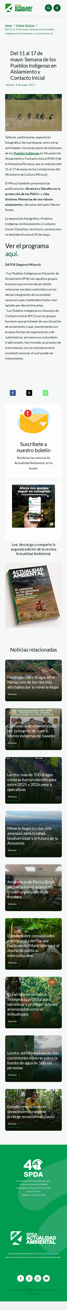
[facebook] (20, 1278)
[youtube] (46, 1278)
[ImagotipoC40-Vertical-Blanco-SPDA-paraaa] (33, 1160)
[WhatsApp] (45, 393)
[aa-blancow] (33, 1232)
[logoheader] (18, 5)
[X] (29, 393)
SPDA (30, 1289)
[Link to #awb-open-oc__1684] (57, 8)
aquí (11, 253)
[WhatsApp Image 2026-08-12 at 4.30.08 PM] (33, 564)
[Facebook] (12, 393)
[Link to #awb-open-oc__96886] (48, 8)
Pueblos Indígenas (27, 153)
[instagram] (37, 1278)
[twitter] (29, 1278)
